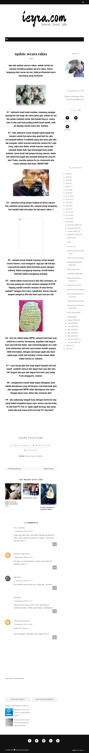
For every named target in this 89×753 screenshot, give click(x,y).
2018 (67, 193)
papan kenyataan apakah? (76, 289)
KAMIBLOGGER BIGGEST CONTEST (17, 706)
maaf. (69, 242)
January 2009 (72, 342)
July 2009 (71, 323)
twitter (76, 121)
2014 (67, 206)
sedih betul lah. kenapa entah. (77, 258)
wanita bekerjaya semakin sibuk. (47, 508)
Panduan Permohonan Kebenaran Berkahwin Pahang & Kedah (22, 722)
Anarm (17, 598)
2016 (67, 199)
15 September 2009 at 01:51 (23, 601)
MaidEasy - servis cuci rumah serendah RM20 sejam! (22, 712)
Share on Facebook (21, 445)
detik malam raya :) (73, 269)
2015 (67, 203)
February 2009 (72, 339)
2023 (67, 177)
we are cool (71, 246)
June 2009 (71, 326)
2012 (67, 212)
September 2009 (73, 234)
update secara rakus (74, 285)
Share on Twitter (43, 445)
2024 (67, 174)
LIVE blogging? (72, 317)
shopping (39, 456)
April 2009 (71, 333)
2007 (67, 349)
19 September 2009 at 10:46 (23, 624)
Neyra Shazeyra (22, 554)
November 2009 (73, 228)
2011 (67, 215)
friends (33, 456)
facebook (67, 121)
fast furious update (73, 312)
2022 (67, 180)
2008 (67, 345)
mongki (17, 577)
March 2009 (72, 336)
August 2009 (72, 320)
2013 (67, 209)
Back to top (77, 750)
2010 (67, 218)
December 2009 (73, 225)
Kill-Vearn (19, 528)
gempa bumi (71, 238)
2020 (67, 186)
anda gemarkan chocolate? (76, 301)
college (27, 456)
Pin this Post (32, 450)
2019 (67, 190)
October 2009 (72, 231)
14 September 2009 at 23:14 (23, 557)
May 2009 (71, 329)
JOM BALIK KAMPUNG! (75, 274)
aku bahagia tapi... (30, 498)
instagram (67, 130)
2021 (67, 183)
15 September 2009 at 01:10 (23, 581)
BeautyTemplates (23, 750)
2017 (67, 196)
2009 (67, 222)
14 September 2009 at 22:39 (23, 531)
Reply (54, 544)
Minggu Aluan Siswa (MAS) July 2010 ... (11, 504)
